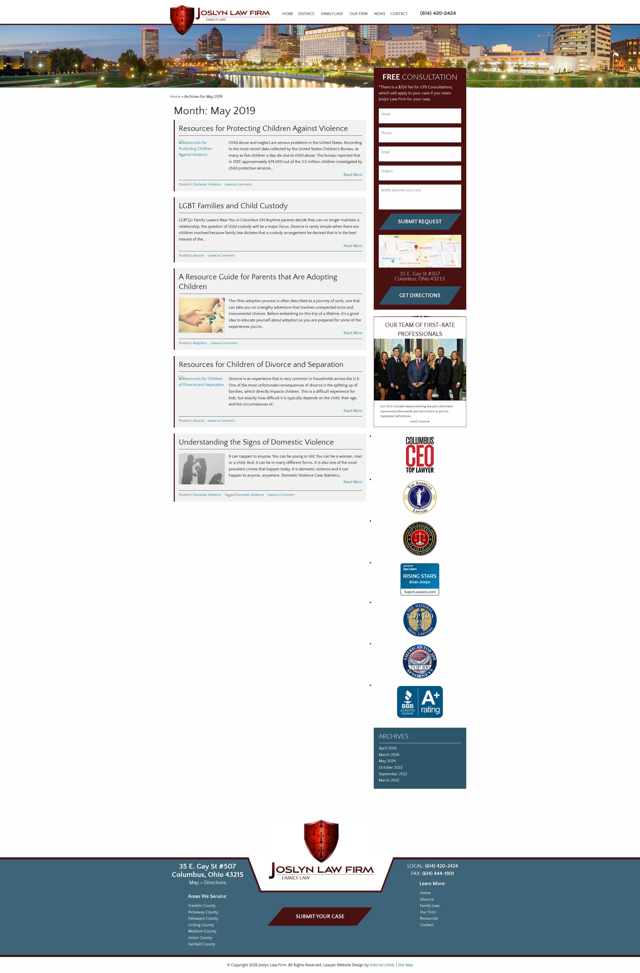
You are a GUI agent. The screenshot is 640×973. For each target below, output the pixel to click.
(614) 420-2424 (438, 13)
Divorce (306, 14)
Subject (387, 171)
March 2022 (389, 780)
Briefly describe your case (401, 190)
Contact (399, 14)
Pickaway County (203, 912)
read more (419, 421)
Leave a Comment (238, 184)
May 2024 (387, 761)
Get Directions (419, 295)
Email (386, 152)
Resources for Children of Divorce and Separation (261, 364)
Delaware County (203, 918)
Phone (386, 133)
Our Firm (359, 14)
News (379, 14)
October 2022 (390, 767)
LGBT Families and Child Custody (233, 206)
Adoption (200, 343)
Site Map (405, 965)
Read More (353, 174)
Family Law (332, 14)
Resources (429, 918)
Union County (200, 937)
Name (386, 114)
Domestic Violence (207, 184)
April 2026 (388, 748)
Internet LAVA (382, 965)
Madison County (202, 931)
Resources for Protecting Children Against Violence (263, 128)
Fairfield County (201, 944)
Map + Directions (207, 882)
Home (287, 14)
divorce (198, 256)
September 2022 (393, 774)
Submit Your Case (320, 916)
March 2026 (389, 754)
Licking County (201, 925)
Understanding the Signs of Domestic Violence (256, 442)
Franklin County (202, 905)
